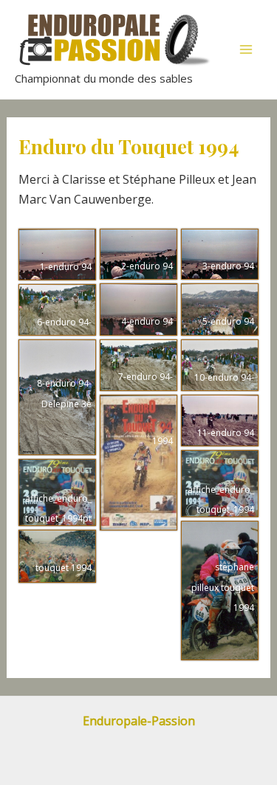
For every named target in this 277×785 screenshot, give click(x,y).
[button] (57, 254)
